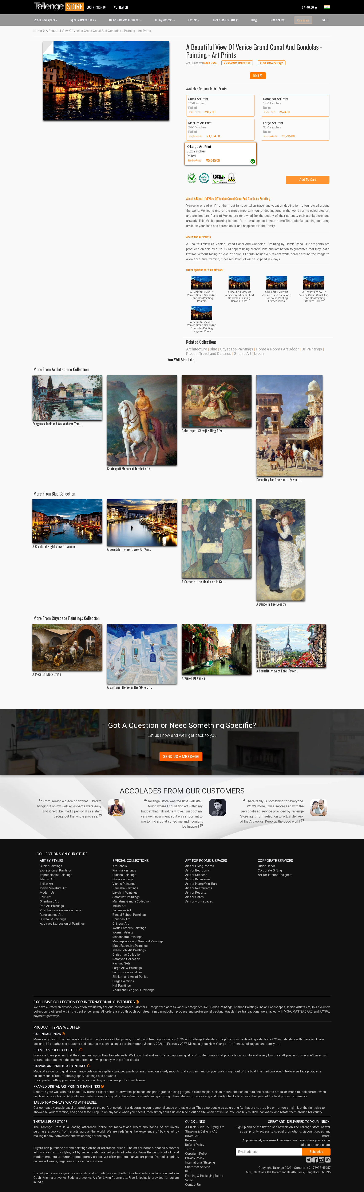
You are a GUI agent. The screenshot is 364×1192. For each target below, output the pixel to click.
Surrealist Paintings (53, 919)
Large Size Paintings (225, 20)
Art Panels (119, 866)
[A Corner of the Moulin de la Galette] (217, 538)
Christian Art (121, 919)
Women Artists (122, 932)
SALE (325, 20)
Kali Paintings (121, 985)
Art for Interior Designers (275, 875)
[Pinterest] (328, 1161)
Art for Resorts (195, 892)
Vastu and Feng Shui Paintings (133, 990)
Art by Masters (164, 20)
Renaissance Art (51, 915)
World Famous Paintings (129, 928)
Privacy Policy (194, 1158)
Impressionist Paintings (56, 875)
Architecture (196, 349)
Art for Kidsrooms (197, 879)
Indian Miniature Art (53, 888)
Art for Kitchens (196, 875)
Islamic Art (47, 879)
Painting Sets (121, 963)
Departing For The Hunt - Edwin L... (278, 480)
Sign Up (101, 7)
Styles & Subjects (44, 20)
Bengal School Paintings (129, 915)
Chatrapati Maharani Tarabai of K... (129, 469)
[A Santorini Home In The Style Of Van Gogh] (142, 654)
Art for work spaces (199, 901)
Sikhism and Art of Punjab (130, 977)
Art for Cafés (194, 897)
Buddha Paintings (124, 875)
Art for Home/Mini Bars (201, 884)
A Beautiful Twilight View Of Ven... (129, 549)
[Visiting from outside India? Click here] (137, 1002)
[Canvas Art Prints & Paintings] (88, 1066)
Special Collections (82, 20)
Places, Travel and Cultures (208, 353)
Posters (193, 20)
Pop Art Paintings (52, 906)
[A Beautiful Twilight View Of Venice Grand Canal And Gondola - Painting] (142, 522)
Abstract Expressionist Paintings (62, 923)
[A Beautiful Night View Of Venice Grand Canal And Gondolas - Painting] (67, 521)
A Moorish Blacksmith (46, 674)
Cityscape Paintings (236, 349)
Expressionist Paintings (56, 870)
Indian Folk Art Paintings (129, 950)
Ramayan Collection (126, 959)
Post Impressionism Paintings (60, 910)
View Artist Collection (237, 63)
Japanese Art (121, 910)
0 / (307, 7)
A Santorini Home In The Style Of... (129, 687)
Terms (189, 1149)
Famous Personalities (127, 972)
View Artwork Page (271, 63)
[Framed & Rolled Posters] (80, 1050)
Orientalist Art (49, 901)
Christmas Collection (127, 954)
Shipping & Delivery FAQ (201, 1131)
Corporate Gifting (270, 870)
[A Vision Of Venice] (217, 649)
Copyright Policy (196, 1154)
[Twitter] (309, 1161)
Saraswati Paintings (126, 897)
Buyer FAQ (192, 1136)
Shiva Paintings (122, 879)
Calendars (303, 20)
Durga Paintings (123, 981)
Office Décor (266, 866)
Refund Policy (194, 1145)
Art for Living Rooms (199, 866)
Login (90, 7)
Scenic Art (242, 353)
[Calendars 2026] (63, 1034)
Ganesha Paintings (125, 888)
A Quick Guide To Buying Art (204, 1127)
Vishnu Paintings (123, 884)
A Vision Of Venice (193, 678)
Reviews (191, 1140)
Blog (254, 20)
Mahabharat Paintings (127, 937)
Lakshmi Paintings (125, 892)
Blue (213, 349)
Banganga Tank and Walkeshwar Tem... (57, 424)
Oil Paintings (311, 349)
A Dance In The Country (271, 604)
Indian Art (46, 884)
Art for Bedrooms (197, 870)
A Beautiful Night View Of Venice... (54, 547)
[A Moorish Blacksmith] (67, 647)
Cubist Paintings (51, 866)
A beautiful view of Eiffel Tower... (277, 671)
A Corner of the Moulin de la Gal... (203, 582)
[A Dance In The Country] (291, 550)
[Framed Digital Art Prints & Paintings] (102, 1086)
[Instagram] (321, 1161)
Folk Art (45, 897)
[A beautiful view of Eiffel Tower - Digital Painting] (291, 645)
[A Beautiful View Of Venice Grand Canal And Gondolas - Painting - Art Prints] (106, 80)
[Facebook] (315, 1161)
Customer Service (197, 1167)
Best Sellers (277, 20)
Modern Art (47, 892)
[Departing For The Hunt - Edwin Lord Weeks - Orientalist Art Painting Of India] (291, 425)
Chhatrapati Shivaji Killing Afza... (203, 431)
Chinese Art (120, 923)
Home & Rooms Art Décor (124, 20)
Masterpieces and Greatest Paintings (137, 941)
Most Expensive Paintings (130, 946)
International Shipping (200, 1162)
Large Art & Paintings (127, 968)
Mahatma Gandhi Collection (131, 901)
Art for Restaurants (198, 888)
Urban (259, 353)
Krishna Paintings (124, 870)
